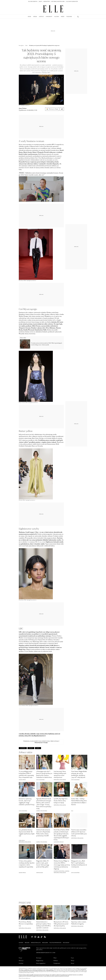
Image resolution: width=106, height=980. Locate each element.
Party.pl (20, 958)
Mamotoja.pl (38, 958)
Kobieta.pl (56, 960)
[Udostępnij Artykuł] (62, 109)
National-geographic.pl (40, 963)
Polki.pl (55, 958)
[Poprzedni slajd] (19, 912)
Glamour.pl (21, 960)
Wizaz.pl (72, 960)
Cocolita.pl (21, 963)
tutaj (29, 978)
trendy (31, 748)
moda (37, 748)
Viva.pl (72, 958)
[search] (78, 17)
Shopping (22, 748)
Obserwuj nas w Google (53, 109)
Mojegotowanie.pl (39, 960)
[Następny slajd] (87, 912)
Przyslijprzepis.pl (57, 963)
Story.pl (72, 963)
